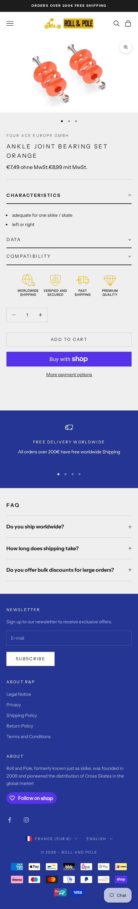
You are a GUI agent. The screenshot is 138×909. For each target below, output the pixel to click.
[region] (69, 443)
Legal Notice (18, 694)
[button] (69, 195)
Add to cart (69, 339)
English (96, 839)
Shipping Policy (21, 715)
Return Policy (19, 726)
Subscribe (30, 658)
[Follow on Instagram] (26, 820)
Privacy (13, 705)
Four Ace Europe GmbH (37, 135)
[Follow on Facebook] (9, 820)
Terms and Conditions (28, 736)
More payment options (69, 374)
